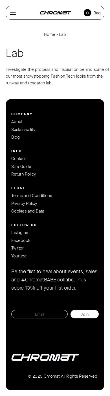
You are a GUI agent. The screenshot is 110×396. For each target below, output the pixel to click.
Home (49, 34)
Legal (18, 188)
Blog (15, 137)
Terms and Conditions (31, 195)
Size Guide (21, 166)
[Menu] (13, 13)
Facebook (20, 240)
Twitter (17, 248)
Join (85, 314)
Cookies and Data (27, 211)
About (17, 121)
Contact (18, 158)
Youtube (19, 256)
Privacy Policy (24, 203)
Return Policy (23, 174)
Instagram (20, 232)
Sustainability (23, 129)
